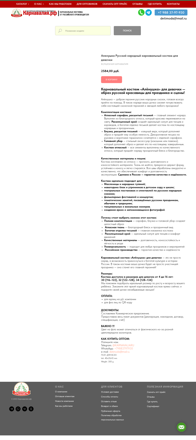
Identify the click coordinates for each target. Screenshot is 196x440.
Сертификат (153, 406)
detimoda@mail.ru (173, 18)
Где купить (155, 3)
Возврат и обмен (109, 406)
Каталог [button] (21, 3)
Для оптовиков (87, 3)
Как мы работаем (60, 3)
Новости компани (64, 401)
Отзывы (137, 3)
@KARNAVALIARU (123, 345)
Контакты (173, 3)
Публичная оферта (110, 411)
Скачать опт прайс (115, 3)
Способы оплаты (109, 396)
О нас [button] (38, 3)
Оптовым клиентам (64, 396)
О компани (60, 391)
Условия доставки (110, 392)
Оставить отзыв (109, 401)
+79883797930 (123, 348)
